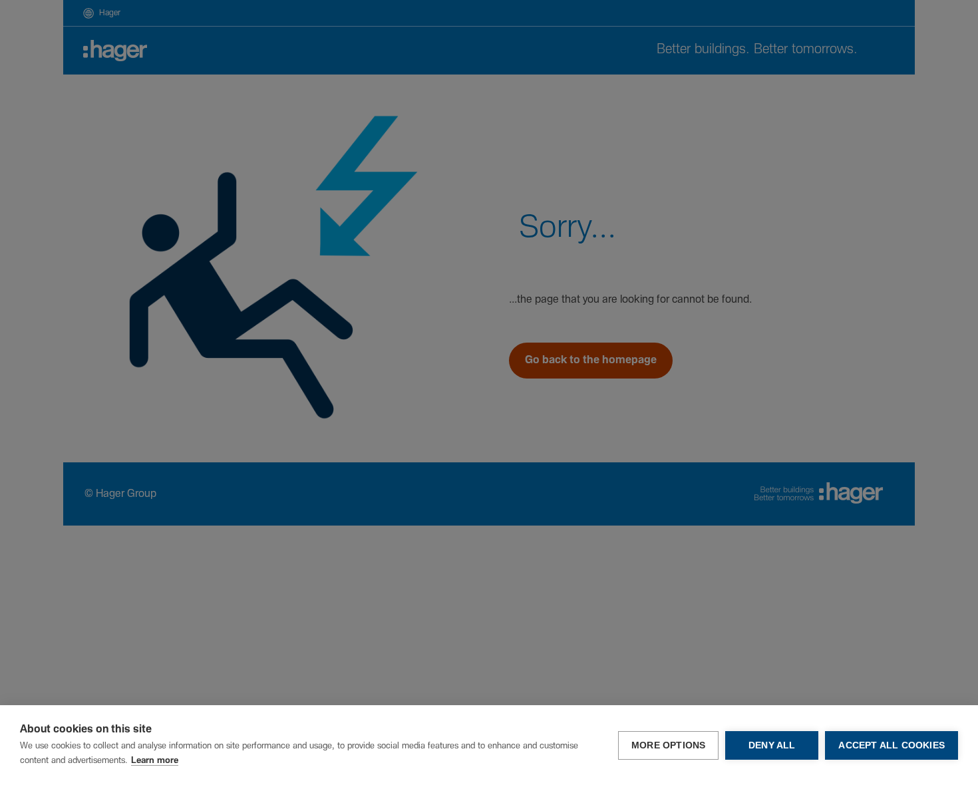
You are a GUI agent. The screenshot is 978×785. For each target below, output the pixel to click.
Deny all (772, 745)
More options (668, 745)
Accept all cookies (891, 745)
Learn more (154, 760)
